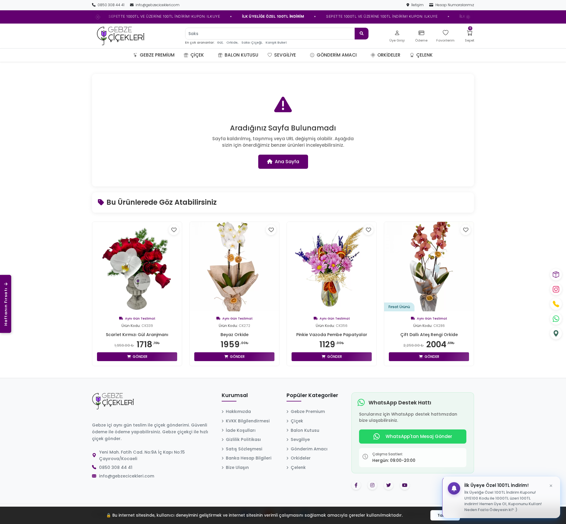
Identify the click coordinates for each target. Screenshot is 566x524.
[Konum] (556, 333)
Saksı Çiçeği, (251, 42)
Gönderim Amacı (336, 55)
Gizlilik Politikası (243, 439)
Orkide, (232, 42)
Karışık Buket (276, 42)
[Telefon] (556, 304)
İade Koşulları (241, 430)
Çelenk (424, 55)
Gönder (139, 356)
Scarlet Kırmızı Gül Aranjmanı (137, 335)
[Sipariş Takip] (556, 274)
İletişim (417, 4)
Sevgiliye (284, 55)
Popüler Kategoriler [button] (312, 395)
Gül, (220, 42)
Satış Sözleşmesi (244, 449)
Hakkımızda (238, 411)
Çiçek (196, 55)
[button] (211, 55)
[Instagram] (556, 289)
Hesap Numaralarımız (454, 4)
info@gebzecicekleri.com (157, 4)
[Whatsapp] (556, 319)
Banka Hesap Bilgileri (249, 458)
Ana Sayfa (287, 161)
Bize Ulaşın (237, 467)
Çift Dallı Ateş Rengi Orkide (429, 335)
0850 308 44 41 (111, 4)
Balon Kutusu (240, 55)
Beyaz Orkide (235, 335)
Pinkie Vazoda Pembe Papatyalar (331, 335)
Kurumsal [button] (235, 395)
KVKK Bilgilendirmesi (248, 421)
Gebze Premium (157, 55)
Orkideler (388, 55)
